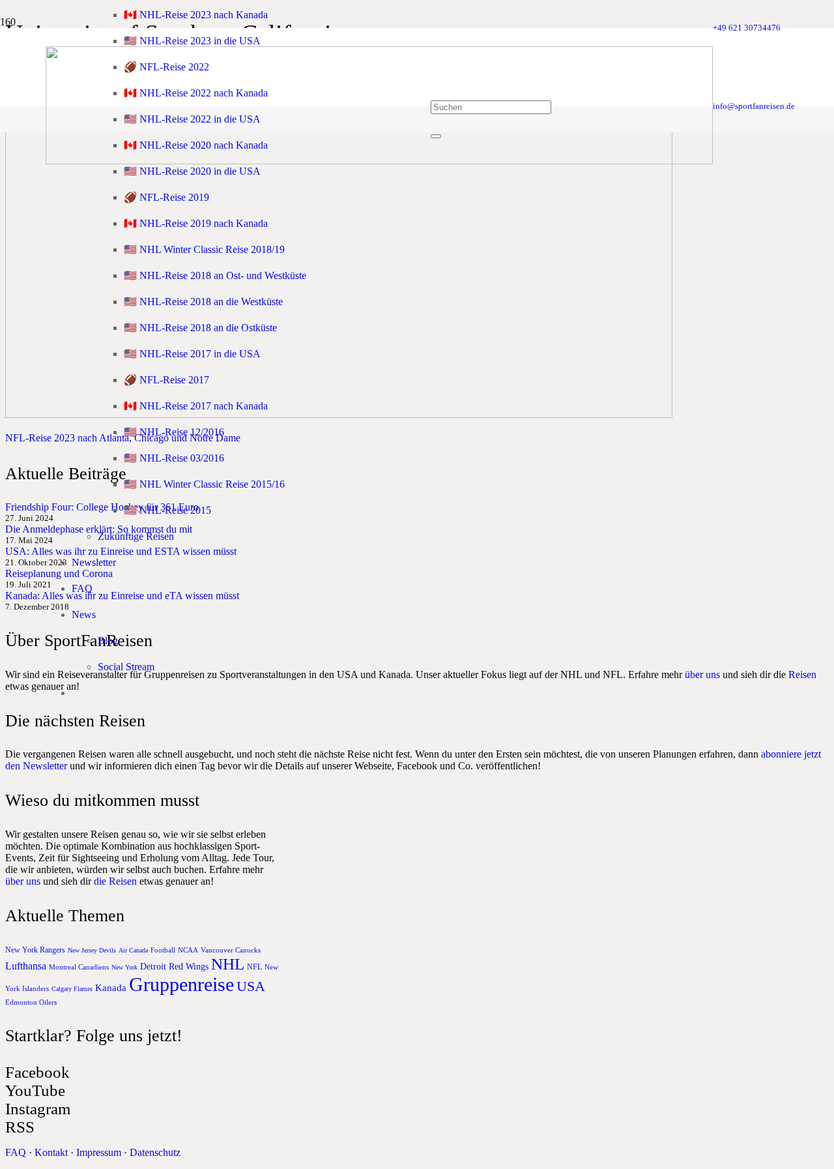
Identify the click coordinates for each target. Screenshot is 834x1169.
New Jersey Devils (92, 950)
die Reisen (115, 881)
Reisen (802, 674)
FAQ (15, 1152)
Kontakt (51, 1152)
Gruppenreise (181, 984)
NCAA (188, 950)
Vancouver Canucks (231, 950)
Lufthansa (25, 965)
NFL (254, 966)
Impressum (98, 1152)
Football (163, 950)
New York (124, 967)
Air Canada (133, 950)
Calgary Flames (72, 988)
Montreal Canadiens (79, 967)
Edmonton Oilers (31, 1002)
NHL (227, 964)
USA (251, 986)
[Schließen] (436, 136)
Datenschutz (155, 1152)
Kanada (110, 988)
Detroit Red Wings (174, 966)
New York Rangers (35, 949)
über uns (702, 674)
